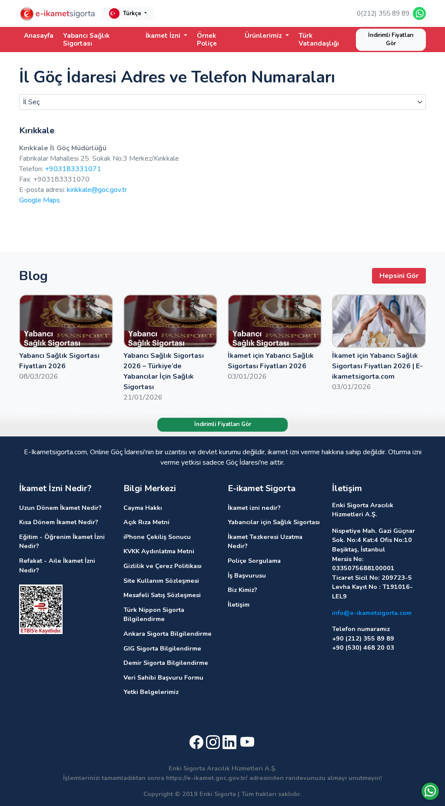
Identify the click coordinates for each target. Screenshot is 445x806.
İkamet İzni (164, 35)
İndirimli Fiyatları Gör (390, 39)
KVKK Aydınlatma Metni (158, 551)
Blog (33, 276)
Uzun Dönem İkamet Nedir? (60, 507)
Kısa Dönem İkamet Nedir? (58, 522)
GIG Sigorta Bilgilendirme (162, 648)
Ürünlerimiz (264, 35)
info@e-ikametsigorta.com (372, 612)
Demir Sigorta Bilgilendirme (165, 662)
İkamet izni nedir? (254, 507)
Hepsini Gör (398, 276)
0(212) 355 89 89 (383, 13)
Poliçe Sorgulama (254, 560)
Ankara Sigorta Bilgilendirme (167, 633)
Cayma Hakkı (142, 507)
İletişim (238, 604)
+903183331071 (73, 169)
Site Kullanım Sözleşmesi (161, 580)
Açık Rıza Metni (146, 522)
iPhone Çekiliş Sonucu (157, 536)
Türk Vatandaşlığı (319, 39)
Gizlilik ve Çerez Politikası (162, 566)
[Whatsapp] (430, 791)
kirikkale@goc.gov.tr (97, 190)
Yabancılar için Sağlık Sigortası (274, 522)
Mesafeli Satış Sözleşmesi (162, 595)
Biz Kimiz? (242, 589)
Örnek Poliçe (207, 39)
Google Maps (39, 200)
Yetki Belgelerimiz (151, 691)
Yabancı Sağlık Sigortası (86, 39)
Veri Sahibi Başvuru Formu (163, 677)
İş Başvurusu (247, 575)
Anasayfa (38, 35)
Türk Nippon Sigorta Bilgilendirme (153, 614)
